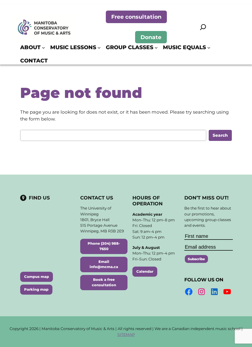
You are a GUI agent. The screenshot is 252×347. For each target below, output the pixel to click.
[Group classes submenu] (156, 47)
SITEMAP (126, 334)
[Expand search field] (203, 27)
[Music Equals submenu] (208, 47)
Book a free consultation (104, 282)
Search (220, 135)
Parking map (36, 289)
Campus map (36, 276)
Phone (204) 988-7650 (104, 246)
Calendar (144, 271)
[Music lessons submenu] (99, 47)
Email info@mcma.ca (104, 264)
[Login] (229, 54)
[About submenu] (43, 47)
